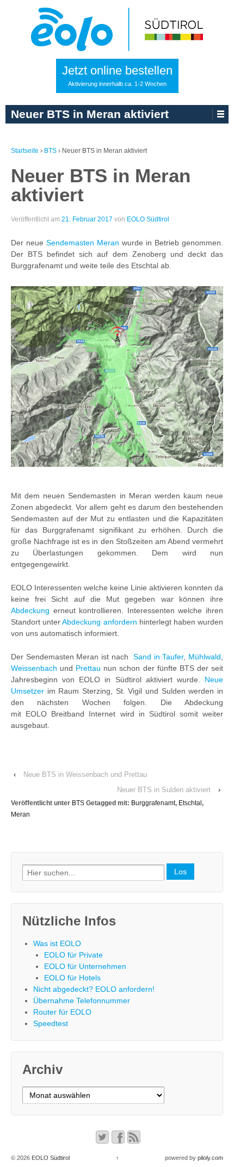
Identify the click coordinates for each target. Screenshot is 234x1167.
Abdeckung (30, 610)
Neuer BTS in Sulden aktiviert (164, 790)
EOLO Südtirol (148, 219)
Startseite (25, 151)
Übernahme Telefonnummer (81, 1000)
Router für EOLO (62, 1012)
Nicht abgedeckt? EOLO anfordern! (94, 989)
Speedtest (50, 1023)
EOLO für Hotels (72, 977)
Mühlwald (204, 656)
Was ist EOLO (57, 943)
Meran (20, 814)
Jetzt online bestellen (117, 75)
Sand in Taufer (158, 656)
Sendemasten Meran (82, 242)
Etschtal (190, 803)
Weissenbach (34, 668)
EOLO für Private (73, 954)
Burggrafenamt (153, 803)
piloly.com (210, 1157)
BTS (50, 151)
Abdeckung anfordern (99, 622)
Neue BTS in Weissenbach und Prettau (85, 774)
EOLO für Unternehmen (85, 966)
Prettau (88, 668)
